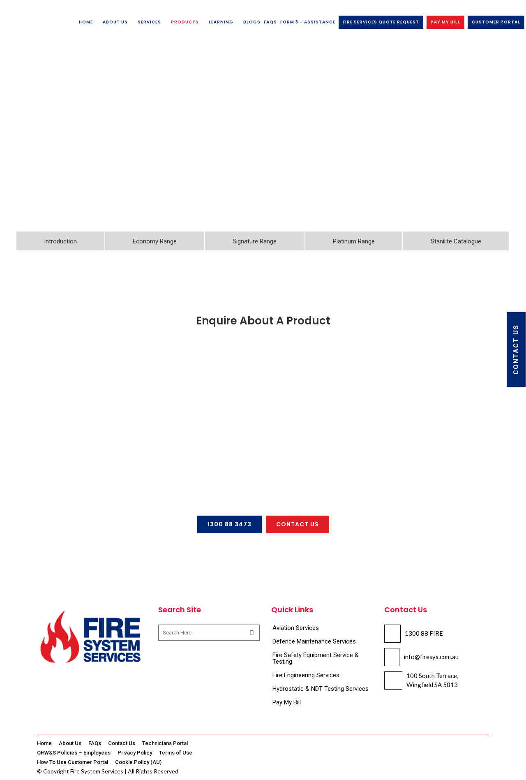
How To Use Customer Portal (72, 762)
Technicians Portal (165, 743)
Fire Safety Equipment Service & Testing (315, 658)
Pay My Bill (286, 702)
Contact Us (121, 743)
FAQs (94, 743)
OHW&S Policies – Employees (74, 753)
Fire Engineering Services (305, 675)
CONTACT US (516, 349)
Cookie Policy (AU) (138, 762)
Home (44, 743)
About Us (70, 743)
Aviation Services (295, 628)
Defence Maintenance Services (314, 641)
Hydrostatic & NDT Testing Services (320, 688)
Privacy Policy (135, 753)
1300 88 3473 (229, 524)
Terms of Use (175, 753)
